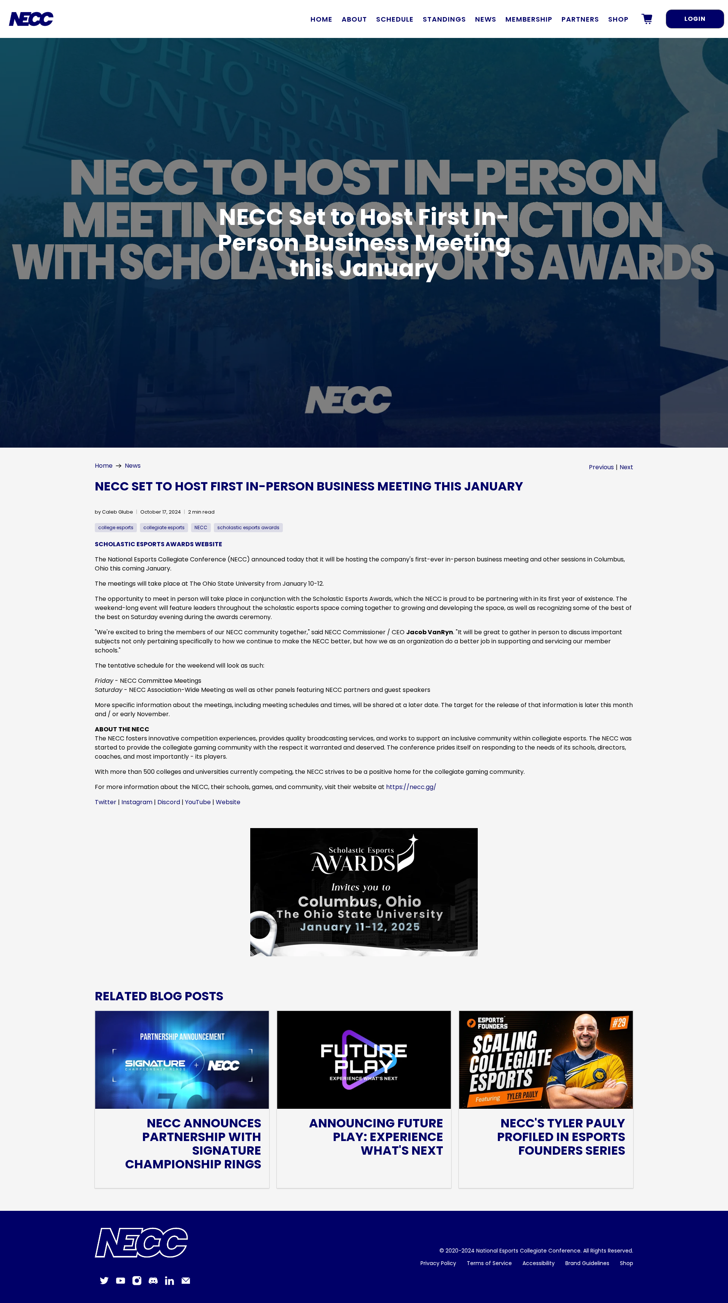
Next (626, 467)
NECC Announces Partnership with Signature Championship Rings (193, 1143)
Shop (618, 19)
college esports (115, 527)
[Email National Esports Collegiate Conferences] (186, 1283)
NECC (201, 527)
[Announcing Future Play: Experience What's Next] (364, 1060)
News (485, 19)
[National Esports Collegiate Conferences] (144, 1243)
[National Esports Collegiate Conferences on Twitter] (104, 1283)
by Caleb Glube (114, 512)
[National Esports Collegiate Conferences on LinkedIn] (169, 1283)
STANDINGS (444, 19)
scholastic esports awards (248, 527)
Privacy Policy (438, 1263)
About (354, 19)
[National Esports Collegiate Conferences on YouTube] (121, 1283)
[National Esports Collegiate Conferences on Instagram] (137, 1283)
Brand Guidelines (587, 1263)
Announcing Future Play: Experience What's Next (376, 1136)
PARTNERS (580, 19)
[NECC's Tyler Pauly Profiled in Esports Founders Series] (546, 1060)
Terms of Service (489, 1263)
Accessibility (538, 1263)
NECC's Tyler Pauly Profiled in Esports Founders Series (561, 1136)
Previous (601, 467)
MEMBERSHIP (528, 19)
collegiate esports (164, 527)
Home (322, 19)
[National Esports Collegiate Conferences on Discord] (153, 1283)
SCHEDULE (395, 19)
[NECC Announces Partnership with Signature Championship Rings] (182, 1060)
